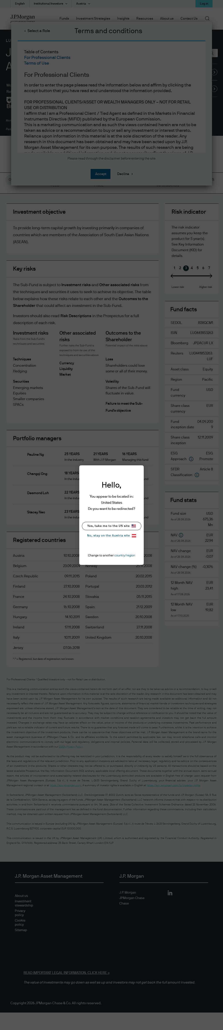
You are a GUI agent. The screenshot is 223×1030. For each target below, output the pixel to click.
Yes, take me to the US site (108, 526)
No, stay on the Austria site (108, 535)
